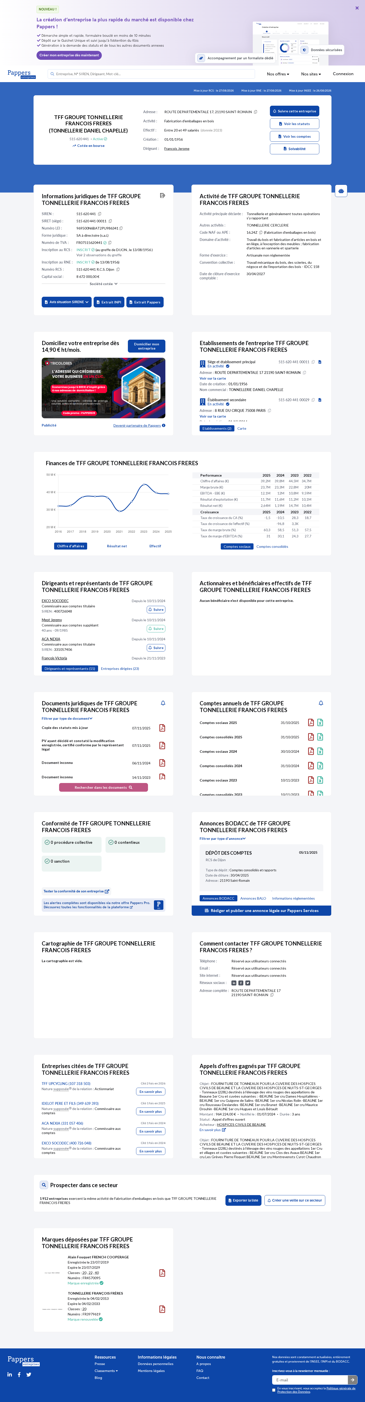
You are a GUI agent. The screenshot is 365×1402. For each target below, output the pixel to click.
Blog (98, 1378)
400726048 (63, 611)
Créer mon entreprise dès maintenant (69, 55)
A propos (203, 1364)
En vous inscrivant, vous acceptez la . (316, 1390)
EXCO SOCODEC (55, 601)
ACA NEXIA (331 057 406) (62, 1123)
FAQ (199, 1371)
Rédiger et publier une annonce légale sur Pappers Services (264, 910)
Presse (100, 1364)
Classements (105, 1371)
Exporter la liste (244, 1200)
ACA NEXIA (51, 639)
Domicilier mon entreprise (146, 346)
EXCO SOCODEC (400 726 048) (66, 1143)
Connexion (343, 73)
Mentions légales (151, 1371)
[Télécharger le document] (162, 728)
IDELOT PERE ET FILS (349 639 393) (70, 1103)
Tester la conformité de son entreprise (74, 891)
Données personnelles (155, 1364)
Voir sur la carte (213, 378)
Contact (202, 1378)
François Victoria (54, 658)
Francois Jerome (176, 148)
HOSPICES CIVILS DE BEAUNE (241, 1124)
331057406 (63, 649)
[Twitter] (28, 1374)
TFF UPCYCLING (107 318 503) (66, 1083)
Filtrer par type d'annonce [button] (221, 838)
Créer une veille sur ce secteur (296, 1200)
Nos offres (277, 74)
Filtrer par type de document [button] (65, 718)
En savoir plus (151, 1091)
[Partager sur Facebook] (19, 1374)
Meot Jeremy (52, 620)
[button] (67, 302)
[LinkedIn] (9, 1374)
